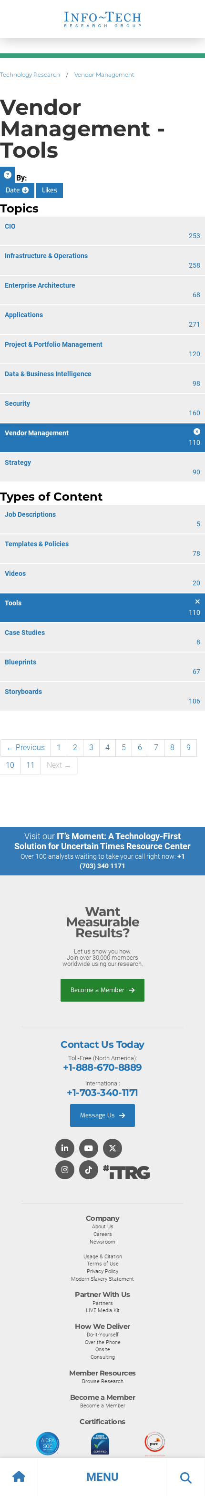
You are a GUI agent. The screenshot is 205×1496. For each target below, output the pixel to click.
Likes (49, 190)
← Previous (25, 747)
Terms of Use (103, 1263)
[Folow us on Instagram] (65, 1170)
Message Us (98, 1115)
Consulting (103, 1357)
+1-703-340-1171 (102, 1092)
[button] (102, 1477)
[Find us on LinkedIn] (65, 1149)
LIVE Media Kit (103, 1310)
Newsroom (102, 1241)
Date (14, 190)
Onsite (102, 1349)
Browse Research (102, 1381)
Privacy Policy (102, 1271)
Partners (102, 1303)
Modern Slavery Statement (102, 1278)
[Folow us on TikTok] (89, 1170)
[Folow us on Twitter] (112, 1149)
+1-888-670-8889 (102, 1067)
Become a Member (98, 990)
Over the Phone (103, 1342)
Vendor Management (104, 74)
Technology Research (30, 74)
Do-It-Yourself (103, 1334)
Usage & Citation (102, 1256)
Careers (102, 1234)
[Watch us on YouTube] (89, 1149)
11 (30, 765)
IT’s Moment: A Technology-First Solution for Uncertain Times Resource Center (102, 841)
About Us (102, 1226)
